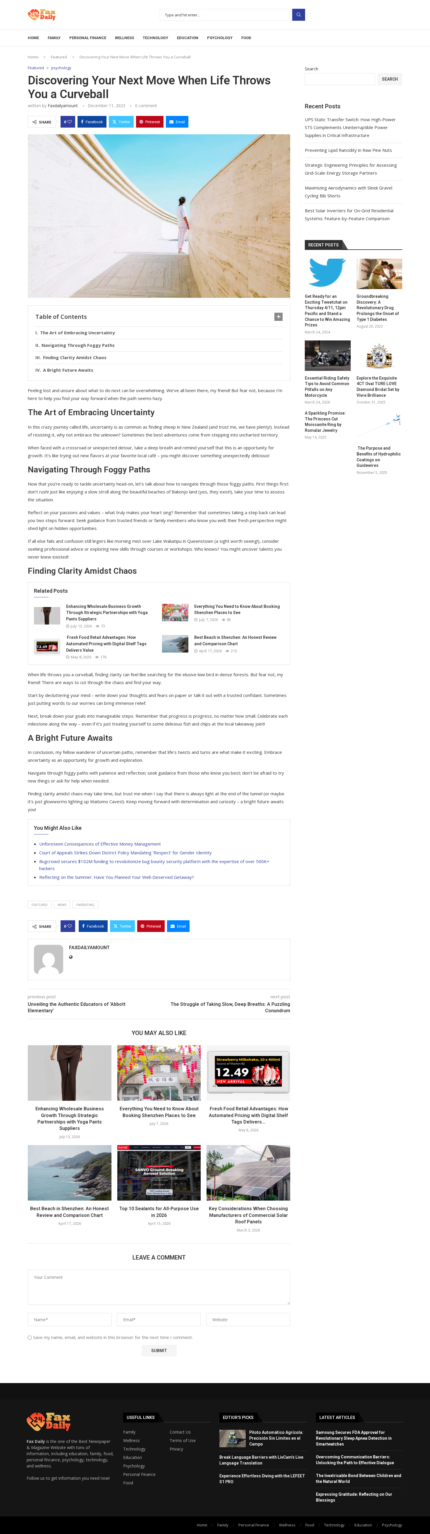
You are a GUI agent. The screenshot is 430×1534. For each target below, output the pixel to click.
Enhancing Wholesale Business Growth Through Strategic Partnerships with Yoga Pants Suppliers (107, 612)
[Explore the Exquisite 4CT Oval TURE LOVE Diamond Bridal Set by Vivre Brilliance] (379, 355)
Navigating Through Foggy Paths (78, 345)
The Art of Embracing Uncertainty (77, 332)
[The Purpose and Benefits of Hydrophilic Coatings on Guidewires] (379, 426)
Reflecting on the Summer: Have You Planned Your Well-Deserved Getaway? (116, 877)
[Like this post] (70, 122)
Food (128, 1483)
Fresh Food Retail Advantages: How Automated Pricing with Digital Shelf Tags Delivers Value (106, 643)
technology (155, 38)
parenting (85, 904)
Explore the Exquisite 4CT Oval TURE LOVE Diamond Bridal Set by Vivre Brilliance (378, 387)
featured (40, 904)
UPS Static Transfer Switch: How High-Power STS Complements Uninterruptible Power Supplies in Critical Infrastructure (350, 127)
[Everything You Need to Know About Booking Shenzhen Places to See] (175, 612)
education (187, 38)
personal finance (87, 38)
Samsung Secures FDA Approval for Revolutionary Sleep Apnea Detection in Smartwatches (354, 1438)
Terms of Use (183, 1441)
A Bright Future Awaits (68, 370)
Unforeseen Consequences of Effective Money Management (100, 844)
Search (298, 15)
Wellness (131, 1441)
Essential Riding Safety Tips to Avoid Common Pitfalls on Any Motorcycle (327, 387)
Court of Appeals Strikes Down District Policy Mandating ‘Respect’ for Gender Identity (125, 852)
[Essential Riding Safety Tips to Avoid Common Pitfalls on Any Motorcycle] (327, 355)
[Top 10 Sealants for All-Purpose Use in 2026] (159, 1173)
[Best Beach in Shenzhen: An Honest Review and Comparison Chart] (175, 644)
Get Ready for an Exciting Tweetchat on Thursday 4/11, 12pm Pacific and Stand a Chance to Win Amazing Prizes (327, 310)
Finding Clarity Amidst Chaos (74, 357)
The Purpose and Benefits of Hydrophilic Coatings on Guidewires (379, 457)
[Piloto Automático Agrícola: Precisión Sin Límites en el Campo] (232, 1438)
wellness (124, 38)
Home (33, 38)
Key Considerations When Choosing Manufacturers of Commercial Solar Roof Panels (248, 1215)
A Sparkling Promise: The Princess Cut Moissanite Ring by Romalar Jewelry (325, 422)
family (54, 38)
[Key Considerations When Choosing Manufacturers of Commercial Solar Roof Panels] (248, 1173)
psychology (220, 38)
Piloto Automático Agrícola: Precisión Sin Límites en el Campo (276, 1438)
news (62, 904)
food (246, 38)
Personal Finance (139, 1474)
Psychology (134, 1466)
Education (132, 1457)
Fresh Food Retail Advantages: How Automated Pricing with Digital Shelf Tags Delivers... (248, 1115)
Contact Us (180, 1432)
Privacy (176, 1449)
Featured (59, 57)
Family (129, 1432)
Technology (134, 1449)
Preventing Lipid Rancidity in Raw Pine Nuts (348, 150)
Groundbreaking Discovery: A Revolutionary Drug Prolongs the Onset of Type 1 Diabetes (378, 307)
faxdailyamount (63, 105)
